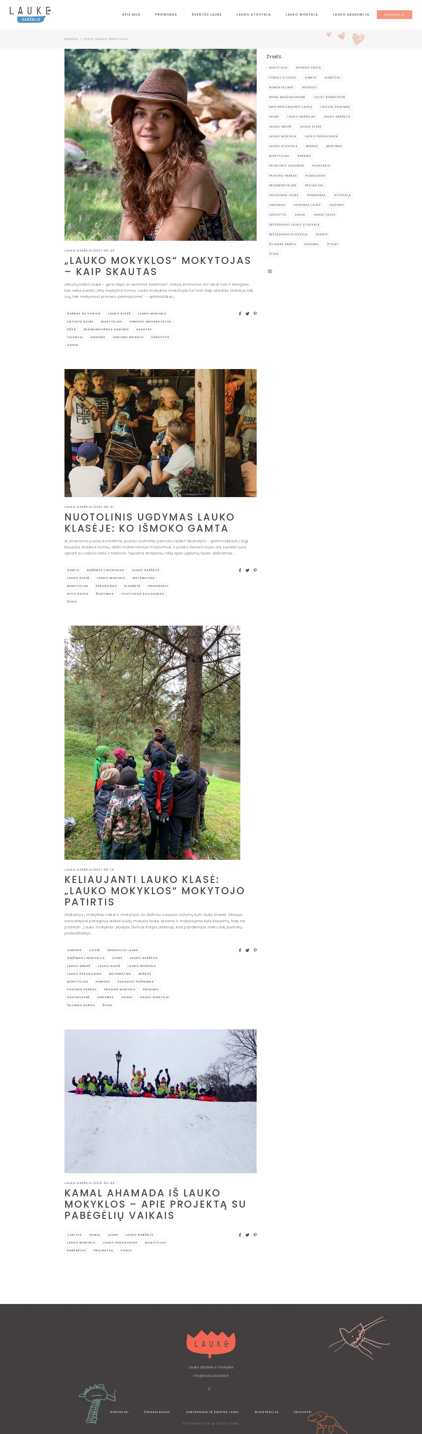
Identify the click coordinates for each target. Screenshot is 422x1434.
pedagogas (106, 586)
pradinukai (158, 586)
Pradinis (71, 39)
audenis (74, 950)
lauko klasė (119, 313)
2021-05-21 (104, 507)
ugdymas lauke (307, 205)
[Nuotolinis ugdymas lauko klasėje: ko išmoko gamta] (160, 433)
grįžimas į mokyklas (105, 570)
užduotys (160, 337)
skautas (144, 329)
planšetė (132, 586)
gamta (73, 570)
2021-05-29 (104, 250)
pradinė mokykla (120, 989)
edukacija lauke (123, 950)
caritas (74, 1235)
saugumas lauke (284, 195)
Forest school (282, 78)
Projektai (303, 1412)
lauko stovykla (283, 146)
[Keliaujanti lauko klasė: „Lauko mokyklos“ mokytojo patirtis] (152, 743)
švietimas (105, 594)
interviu (309, 87)
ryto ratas (78, 594)
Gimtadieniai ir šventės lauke (212, 1412)
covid (94, 950)
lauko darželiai (301, 117)
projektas (103, 1250)
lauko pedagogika (84, 974)
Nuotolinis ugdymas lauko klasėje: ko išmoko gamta (149, 522)
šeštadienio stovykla (288, 234)
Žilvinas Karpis (81, 1005)
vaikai (73, 345)
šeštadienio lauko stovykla (294, 225)
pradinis (151, 989)
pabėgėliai (76, 1250)
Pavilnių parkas (82, 989)
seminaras (316, 195)
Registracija (267, 1412)
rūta (71, 329)
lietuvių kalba (80, 321)
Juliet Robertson (329, 97)
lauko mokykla (152, 313)
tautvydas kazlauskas (142, 594)
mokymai (334, 146)
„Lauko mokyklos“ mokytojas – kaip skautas (158, 266)
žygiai (332, 244)
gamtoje (332, 78)
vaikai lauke (325, 215)
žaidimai (311, 244)
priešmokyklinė (283, 185)
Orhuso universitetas (150, 321)
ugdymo (98, 337)
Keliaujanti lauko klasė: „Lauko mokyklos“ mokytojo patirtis (154, 891)
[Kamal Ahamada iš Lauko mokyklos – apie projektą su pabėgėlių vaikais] (160, 1101)
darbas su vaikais (84, 313)
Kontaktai (119, 1412)
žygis (72, 601)
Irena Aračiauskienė (287, 97)
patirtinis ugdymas (286, 166)
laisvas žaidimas (335, 107)
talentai (75, 337)
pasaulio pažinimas (136, 981)
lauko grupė (79, 966)
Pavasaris (321, 166)
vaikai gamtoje (154, 997)
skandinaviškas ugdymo (106, 329)
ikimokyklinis (281, 87)
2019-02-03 (104, 1183)
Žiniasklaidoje (157, 1412)
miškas (145, 974)
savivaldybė (78, 997)
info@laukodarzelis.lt (211, 1375)
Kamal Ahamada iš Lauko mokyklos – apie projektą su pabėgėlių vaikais (155, 1204)
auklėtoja (278, 68)
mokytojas (111, 321)
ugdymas (105, 997)
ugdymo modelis (128, 337)
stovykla (342, 195)
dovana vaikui (308, 68)
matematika (144, 578)
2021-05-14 (104, 870)
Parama (304, 156)
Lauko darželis (78, 250)
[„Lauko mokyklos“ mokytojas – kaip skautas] (160, 145)
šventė (322, 234)
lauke (117, 958)
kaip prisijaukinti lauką (290, 107)
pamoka (103, 981)
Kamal (95, 1235)
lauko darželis (146, 570)
